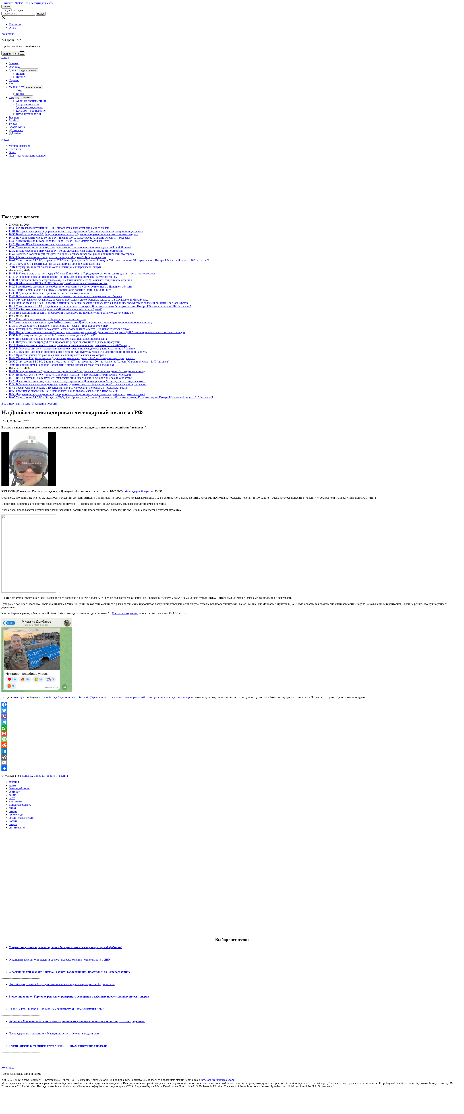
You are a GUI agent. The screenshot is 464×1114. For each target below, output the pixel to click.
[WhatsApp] (232, 728)
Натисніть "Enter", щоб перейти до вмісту (27, 3)
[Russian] (15, 133)
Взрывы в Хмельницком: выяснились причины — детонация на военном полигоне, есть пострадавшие (77, 1021)
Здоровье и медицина (29, 107)
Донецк (20, 73)
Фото (19, 90)
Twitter (13, 123)
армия (12, 785)
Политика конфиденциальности (28, 155)
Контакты (15, 24)
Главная (13, 63)
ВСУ (12, 798)
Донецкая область (20, 804)
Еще (11, 97)
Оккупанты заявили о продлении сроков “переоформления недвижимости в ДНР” (60, 959)
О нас (12, 27)
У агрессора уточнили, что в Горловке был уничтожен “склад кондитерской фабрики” (65, 947)
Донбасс (14, 70)
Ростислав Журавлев (125, 613)
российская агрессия (21, 817)
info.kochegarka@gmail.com (217, 1079)
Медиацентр (16, 86)
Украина (14, 80)
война (12, 794)
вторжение (15, 801)
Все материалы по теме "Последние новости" (29, 403)
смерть (13, 824)
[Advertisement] (110, 185)
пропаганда (16, 814)
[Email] (232, 762)
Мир (11, 83)
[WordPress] (232, 757)
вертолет (14, 791)
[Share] (232, 768)
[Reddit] (232, 745)
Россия (13, 821)
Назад (5, 57)
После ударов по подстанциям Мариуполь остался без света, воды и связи (54, 1033)
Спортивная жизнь (27, 104)
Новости (49, 775)
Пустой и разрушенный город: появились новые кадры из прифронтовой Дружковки (62, 984)
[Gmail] (232, 733)
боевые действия (19, 788)
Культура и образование (30, 110)
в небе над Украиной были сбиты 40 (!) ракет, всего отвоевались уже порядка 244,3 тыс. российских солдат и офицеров (118, 697)
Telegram (14, 117)
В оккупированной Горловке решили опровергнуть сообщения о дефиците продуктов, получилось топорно (79, 996)
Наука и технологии (28, 113)
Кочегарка (7, 33)
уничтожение (17, 827)
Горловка (14, 66)
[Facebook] (232, 704)
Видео (20, 93)
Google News (17, 126)
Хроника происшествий (31, 100)
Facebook (14, 120)
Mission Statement (19, 145)
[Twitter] (232, 710)
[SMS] (232, 739)
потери (13, 811)
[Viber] (232, 716)
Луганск (21, 76)
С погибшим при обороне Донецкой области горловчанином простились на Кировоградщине (69, 971)
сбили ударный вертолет (139, 491)
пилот (12, 807)
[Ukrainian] (16, 130)
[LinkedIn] (232, 751)
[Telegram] (232, 722)
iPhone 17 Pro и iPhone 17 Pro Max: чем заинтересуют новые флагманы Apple (56, 1008)
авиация (14, 781)
